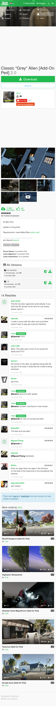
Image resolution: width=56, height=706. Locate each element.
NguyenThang (17, 440)
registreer (25, 496)
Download (29, 79)
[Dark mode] (49, 3)
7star (13, 333)
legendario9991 (18, 483)
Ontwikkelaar (21, 334)
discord (16, 240)
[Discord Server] (20, 96)
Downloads (10, 210)
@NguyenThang (18, 456)
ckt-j (18, 93)
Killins (14, 465)
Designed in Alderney (10, 696)
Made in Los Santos (9, 698)
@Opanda (15, 336)
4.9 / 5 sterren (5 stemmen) (10, 215)
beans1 (14, 361)
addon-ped (34, 232)
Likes (23, 210)
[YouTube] (17, 96)
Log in (15, 496)
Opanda (14, 318)
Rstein (14, 378)
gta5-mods (15, 300)
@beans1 (15, 394)
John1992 (15, 346)
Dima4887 (15, 428)
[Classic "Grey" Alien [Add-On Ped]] (28, 163)
